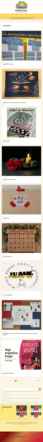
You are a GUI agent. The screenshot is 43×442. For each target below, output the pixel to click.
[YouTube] (23, 436)
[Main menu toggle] (21, 16)
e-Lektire (3, 396)
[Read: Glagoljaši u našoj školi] (21, 45)
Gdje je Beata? (6, 141)
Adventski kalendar (7, 256)
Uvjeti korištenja (3, 434)
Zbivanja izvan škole (10, 293)
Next (39, 380)
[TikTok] (22, 436)
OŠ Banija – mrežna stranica (7, 394)
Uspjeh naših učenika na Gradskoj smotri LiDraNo (14, 102)
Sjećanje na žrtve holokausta (9, 179)
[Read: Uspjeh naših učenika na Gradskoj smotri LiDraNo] (21, 84)
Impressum (2, 433)
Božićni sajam (6, 218)
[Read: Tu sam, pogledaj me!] (21, 276)
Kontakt (1, 435)
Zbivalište (7, 62)
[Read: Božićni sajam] (21, 199)
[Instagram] (19, 436)
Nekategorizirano (7, 139)
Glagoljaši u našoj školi (8, 64)
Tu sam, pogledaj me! (8, 295)
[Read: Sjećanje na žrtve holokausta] (21, 161)
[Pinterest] (20, 436)
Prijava (1, 438)
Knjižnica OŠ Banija (5, 393)
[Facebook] (17, 436)
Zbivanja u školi (10, 62)
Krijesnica (21, 10)
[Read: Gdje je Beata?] (21, 122)
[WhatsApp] (25, 436)
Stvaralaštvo (4, 62)
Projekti (4, 216)
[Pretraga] (39, 389)
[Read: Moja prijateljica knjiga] (21, 354)
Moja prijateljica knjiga (8, 373)
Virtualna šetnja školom (6, 400)
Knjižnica (4, 139)
